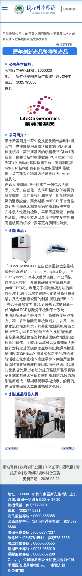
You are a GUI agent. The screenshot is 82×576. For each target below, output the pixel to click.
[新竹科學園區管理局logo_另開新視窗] (19, 9)
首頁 (31, 33)
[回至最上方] (68, 449)
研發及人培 (61, 33)
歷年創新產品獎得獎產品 (31, 39)
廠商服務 (44, 33)
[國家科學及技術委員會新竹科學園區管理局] (41, 9)
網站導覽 (10, 467)
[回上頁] (11, 449)
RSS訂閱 (52, 467)
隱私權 (67, 467)
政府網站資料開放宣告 (42, 473)
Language (69, 8)
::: (1, 25)
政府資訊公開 (31, 467)
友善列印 (65, 44)
